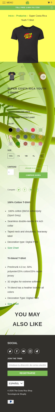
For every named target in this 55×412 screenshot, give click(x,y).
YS (18, 156)
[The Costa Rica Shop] (27, 2)
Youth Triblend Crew (19, 112)
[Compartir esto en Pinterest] (30, 190)
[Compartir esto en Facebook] (24, 190)
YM (26, 156)
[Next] (33, 66)
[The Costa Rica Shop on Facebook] (17, 351)
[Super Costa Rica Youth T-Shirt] (27, 44)
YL (34, 156)
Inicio (11, 16)
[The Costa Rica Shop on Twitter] (10, 351)
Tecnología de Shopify (16, 394)
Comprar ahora (33, 175)
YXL (41, 156)
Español (14, 383)
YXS (11, 156)
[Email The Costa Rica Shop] (37, 351)
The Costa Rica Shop (23, 391)
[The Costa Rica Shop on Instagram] (31, 351)
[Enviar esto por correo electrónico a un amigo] (36, 190)
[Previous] (22, 66)
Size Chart (13, 248)
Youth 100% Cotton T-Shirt (22, 118)
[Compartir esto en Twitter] (18, 190)
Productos (21, 16)
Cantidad (11, 167)
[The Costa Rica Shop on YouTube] (24, 351)
